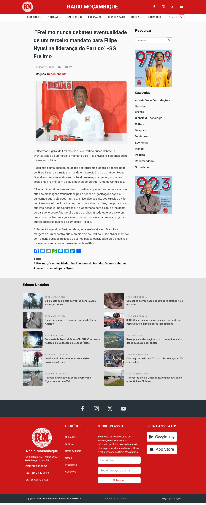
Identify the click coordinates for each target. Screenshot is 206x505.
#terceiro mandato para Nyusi (53, 268)
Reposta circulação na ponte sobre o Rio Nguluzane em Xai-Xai (68, 379)
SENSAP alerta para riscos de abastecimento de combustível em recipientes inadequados (153, 322)
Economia (141, 142)
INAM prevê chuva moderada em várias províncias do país (67, 360)
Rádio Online (74, 17)
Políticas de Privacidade (115, 498)
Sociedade (142, 167)
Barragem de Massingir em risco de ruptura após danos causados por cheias (154, 341)
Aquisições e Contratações (152, 100)
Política (140, 155)
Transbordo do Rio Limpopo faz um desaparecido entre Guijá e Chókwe (154, 379)
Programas (94, 17)
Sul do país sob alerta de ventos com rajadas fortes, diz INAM (70, 302)
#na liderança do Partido (86, 263)
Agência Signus (174, 498)
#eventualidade (58, 263)
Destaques (142, 136)
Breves (139, 111)
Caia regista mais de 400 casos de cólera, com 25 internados (154, 360)
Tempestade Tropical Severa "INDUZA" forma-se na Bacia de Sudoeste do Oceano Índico (72, 341)
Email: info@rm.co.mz (36, 466)
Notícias (53, 17)
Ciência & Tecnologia (148, 118)
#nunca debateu (115, 263)
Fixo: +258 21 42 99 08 (37, 472)
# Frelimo (40, 263)
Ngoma (135, 17)
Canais (68, 457)
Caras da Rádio (116, 17)
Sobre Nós (71, 437)
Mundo (139, 149)
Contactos (154, 17)
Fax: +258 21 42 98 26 (36, 479)
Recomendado (56, 74)
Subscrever (119, 480)
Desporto (141, 130)
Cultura (139, 124)
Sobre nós (33, 17)
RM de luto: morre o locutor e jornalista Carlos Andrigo (71, 322)
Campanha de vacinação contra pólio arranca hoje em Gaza (154, 302)
